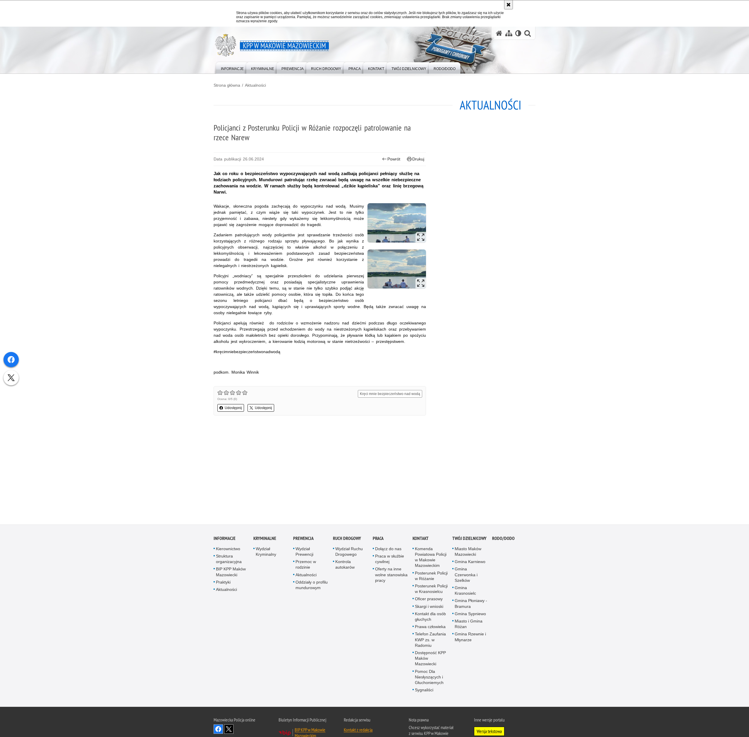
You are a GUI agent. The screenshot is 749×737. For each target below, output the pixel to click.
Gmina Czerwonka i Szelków (466, 575)
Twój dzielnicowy (469, 539)
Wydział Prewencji (304, 552)
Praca (378, 539)
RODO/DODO (503, 539)
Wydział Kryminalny (266, 552)
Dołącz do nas (388, 549)
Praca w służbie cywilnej (389, 559)
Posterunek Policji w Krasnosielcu (431, 589)
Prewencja (303, 539)
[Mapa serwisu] (508, 33)
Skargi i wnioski (429, 607)
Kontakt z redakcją (358, 730)
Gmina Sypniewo (470, 614)
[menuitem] (232, 67)
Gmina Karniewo (470, 562)
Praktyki (223, 582)
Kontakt (421, 539)
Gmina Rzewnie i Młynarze (470, 637)
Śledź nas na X (228, 730)
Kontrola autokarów (345, 565)
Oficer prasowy (429, 599)
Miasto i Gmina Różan (468, 624)
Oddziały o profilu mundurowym (312, 585)
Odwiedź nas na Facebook (218, 730)
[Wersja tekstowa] (518, 33)
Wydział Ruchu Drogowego (349, 552)
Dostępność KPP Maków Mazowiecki (430, 659)
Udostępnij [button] (233, 408)
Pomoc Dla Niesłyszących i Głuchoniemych (429, 677)
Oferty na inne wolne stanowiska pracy (391, 575)
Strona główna (227, 85)
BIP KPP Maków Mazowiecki (231, 572)
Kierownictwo (228, 549)
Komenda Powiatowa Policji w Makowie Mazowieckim (430, 558)
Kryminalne (264, 539)
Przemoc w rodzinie (306, 565)
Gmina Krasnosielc (465, 591)
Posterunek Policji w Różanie (431, 576)
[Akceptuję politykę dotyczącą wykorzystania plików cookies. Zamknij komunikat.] (508, 4)
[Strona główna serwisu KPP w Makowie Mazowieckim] (499, 33)
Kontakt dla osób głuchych (430, 617)
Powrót (393, 159)
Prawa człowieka (430, 627)
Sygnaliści (424, 690)
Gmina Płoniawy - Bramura (471, 604)
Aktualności (255, 85)
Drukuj (418, 159)
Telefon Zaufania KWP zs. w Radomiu (430, 640)
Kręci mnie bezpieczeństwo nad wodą (390, 394)
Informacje (225, 539)
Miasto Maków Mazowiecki (468, 552)
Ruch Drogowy (347, 539)
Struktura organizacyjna (229, 559)
